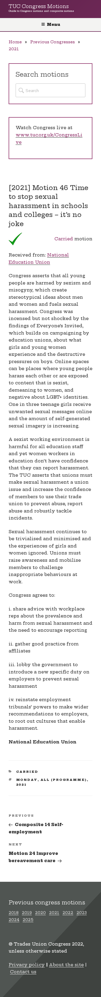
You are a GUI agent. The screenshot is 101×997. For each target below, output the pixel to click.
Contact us (23, 971)
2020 (40, 912)
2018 (14, 912)
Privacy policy (27, 964)
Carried (63, 238)
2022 (67, 912)
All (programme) (63, 780)
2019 (27, 912)
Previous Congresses (52, 42)
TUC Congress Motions (39, 6)
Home (15, 42)
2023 (81, 912)
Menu (53, 24)
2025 (28, 919)
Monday (27, 780)
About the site (66, 964)
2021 (14, 49)
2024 (14, 919)
